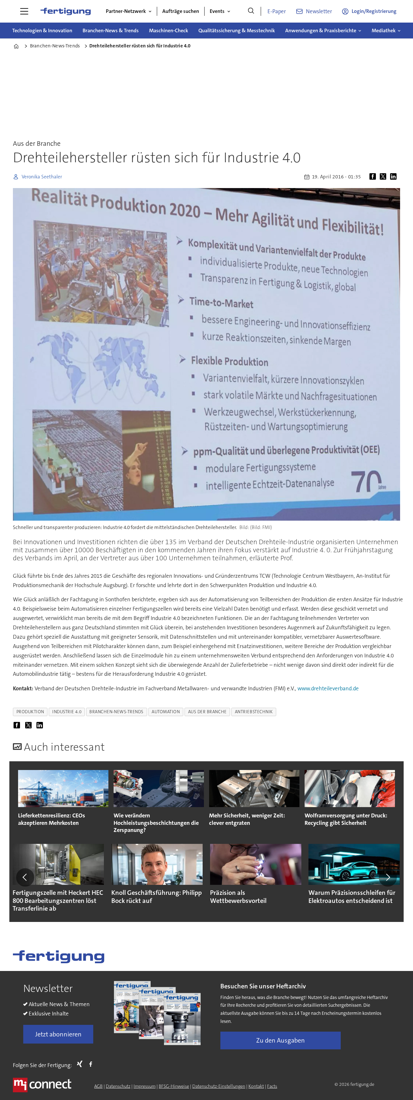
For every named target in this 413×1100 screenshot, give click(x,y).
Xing (81, 1064)
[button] (25, 877)
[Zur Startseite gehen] (65, 11)
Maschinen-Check (168, 30)
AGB (98, 1086)
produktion (30, 712)
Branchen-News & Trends (111, 30)
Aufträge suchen (180, 11)
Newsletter (319, 11)
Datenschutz (118, 1086)
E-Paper (276, 11)
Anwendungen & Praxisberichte (320, 30)
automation (166, 712)
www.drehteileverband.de (328, 688)
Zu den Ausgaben (280, 1040)
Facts (272, 1086)
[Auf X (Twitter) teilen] (384, 177)
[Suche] (251, 11)
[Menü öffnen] (24, 11)
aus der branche (207, 712)
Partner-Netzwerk (126, 11)
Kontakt (256, 1086)
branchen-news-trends (116, 712)
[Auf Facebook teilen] (374, 177)
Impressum (145, 1086)
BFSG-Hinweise (174, 1086)
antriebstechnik (254, 712)
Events (217, 11)
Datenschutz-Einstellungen (218, 1086)
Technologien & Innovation (42, 30)
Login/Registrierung (374, 11)
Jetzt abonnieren (58, 1034)
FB (92, 1064)
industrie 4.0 (66, 712)
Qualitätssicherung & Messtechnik (236, 30)
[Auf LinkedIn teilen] (394, 177)
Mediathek (384, 30)
